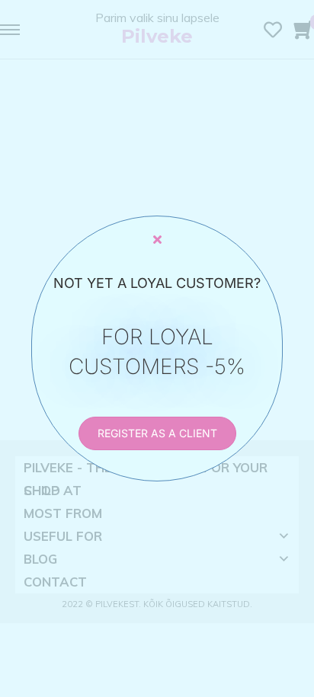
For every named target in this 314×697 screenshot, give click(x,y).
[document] (157, 348)
